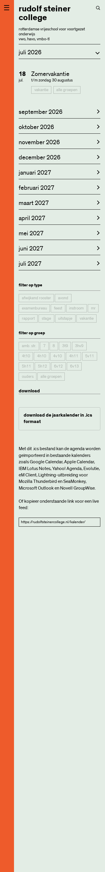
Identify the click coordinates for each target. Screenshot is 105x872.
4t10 (26, 356)
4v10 (57, 356)
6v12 (58, 366)
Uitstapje (65, 318)
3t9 (65, 346)
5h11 (26, 366)
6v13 (74, 366)
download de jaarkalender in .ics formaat (58, 418)
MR (93, 308)
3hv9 (79, 346)
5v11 (89, 356)
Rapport (28, 318)
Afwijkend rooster (36, 298)
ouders (28, 376)
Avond (63, 298)
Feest (58, 308)
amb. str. (29, 346)
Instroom (76, 308)
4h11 (73, 356)
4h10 (41, 356)
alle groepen (66, 90)
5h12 (42, 366)
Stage (46, 318)
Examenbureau (34, 308)
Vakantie (41, 90)
